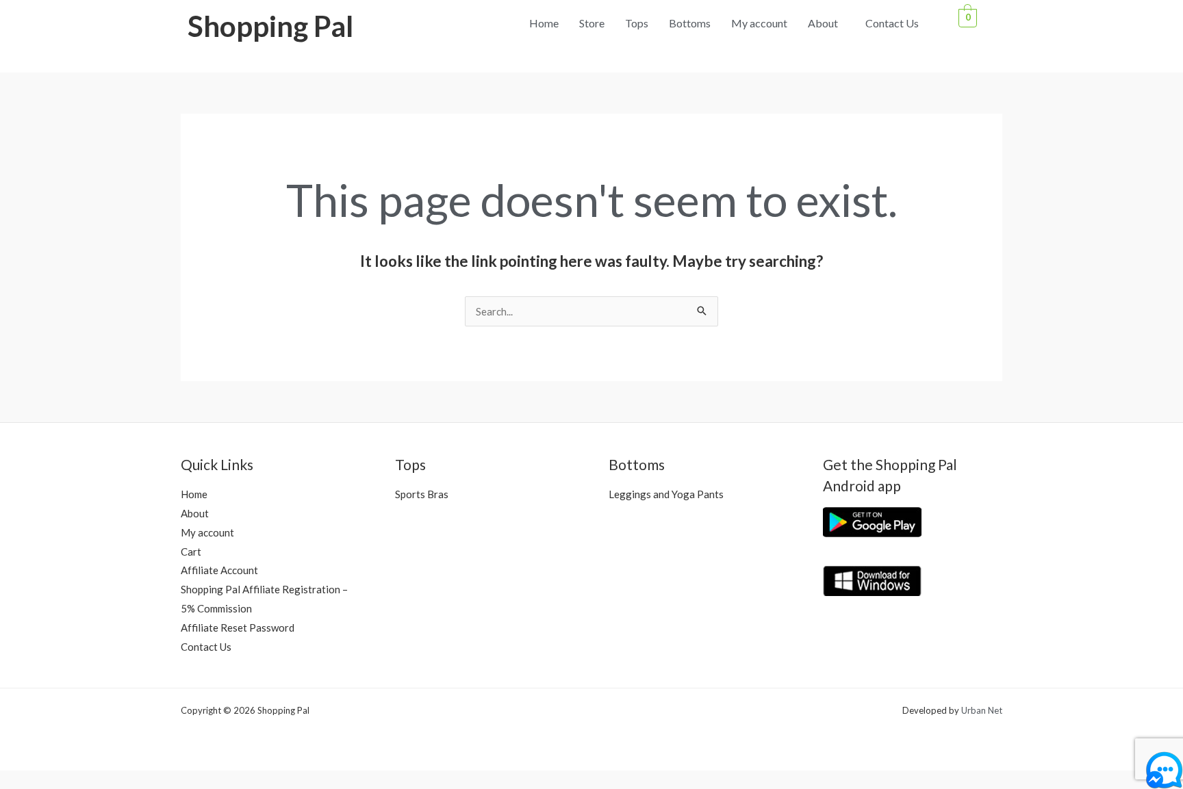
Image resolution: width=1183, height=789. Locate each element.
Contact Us (892, 22)
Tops (636, 22)
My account (759, 22)
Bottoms (690, 22)
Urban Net (981, 710)
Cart (191, 551)
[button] (826, 23)
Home (544, 22)
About (823, 22)
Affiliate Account (219, 570)
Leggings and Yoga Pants (666, 494)
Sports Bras (421, 494)
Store (592, 22)
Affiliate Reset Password (237, 627)
